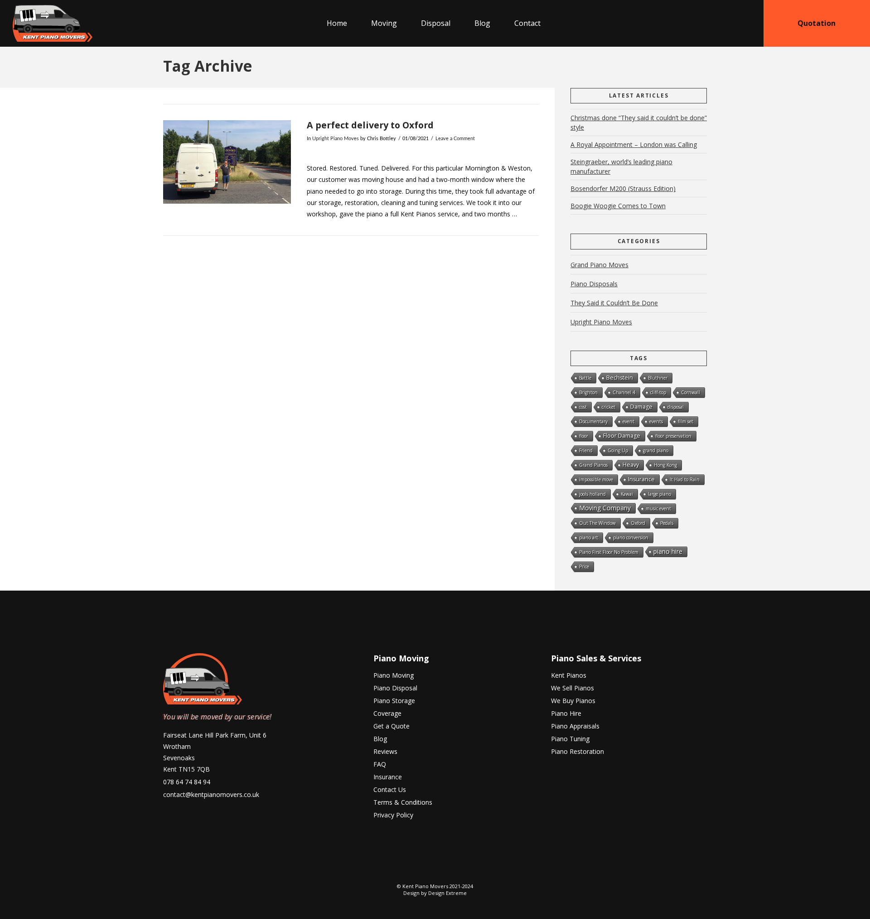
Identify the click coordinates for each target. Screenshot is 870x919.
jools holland (592, 494)
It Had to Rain (685, 479)
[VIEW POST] (227, 161)
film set (685, 421)
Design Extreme (447, 893)
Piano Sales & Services (596, 658)
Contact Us (389, 789)
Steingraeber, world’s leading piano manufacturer (621, 166)
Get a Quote (391, 726)
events (656, 421)
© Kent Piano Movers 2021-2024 (435, 886)
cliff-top (658, 392)
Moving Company (605, 507)
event (628, 421)
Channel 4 (624, 392)
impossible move (596, 479)
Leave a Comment (455, 139)
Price (584, 566)
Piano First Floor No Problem (608, 552)
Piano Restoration (577, 751)
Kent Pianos (568, 675)
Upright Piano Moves (335, 139)
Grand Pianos (593, 465)
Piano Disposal (395, 688)
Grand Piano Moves (599, 264)
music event (658, 508)
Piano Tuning (570, 738)
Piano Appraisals (575, 726)
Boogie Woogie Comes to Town (618, 205)
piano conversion (630, 537)
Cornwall (690, 392)
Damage (641, 407)
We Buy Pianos (573, 700)
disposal (675, 407)
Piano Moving (401, 658)
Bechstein (619, 377)
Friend (586, 450)
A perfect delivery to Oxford (370, 125)
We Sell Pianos (572, 688)
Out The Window (597, 523)
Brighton (588, 392)
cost (583, 407)
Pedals (666, 523)
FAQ (379, 764)
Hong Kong (665, 465)
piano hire (667, 551)
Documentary (593, 421)
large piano (659, 494)
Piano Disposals (594, 283)
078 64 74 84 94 (186, 781)
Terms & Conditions (402, 802)
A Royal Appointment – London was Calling (633, 144)
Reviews (385, 751)
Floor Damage (621, 436)
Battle (585, 378)
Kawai (627, 494)
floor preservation (673, 436)
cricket (608, 407)
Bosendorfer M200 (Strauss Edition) (623, 188)
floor (583, 436)
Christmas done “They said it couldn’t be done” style (638, 122)
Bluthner (657, 378)
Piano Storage (394, 700)
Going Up (618, 450)
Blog (380, 738)
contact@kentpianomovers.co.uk (211, 794)
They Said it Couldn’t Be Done (614, 302)
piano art (588, 537)
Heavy (631, 465)
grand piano (655, 450)
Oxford (638, 523)
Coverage (387, 713)
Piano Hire (566, 713)
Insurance (641, 479)
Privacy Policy (393, 815)
